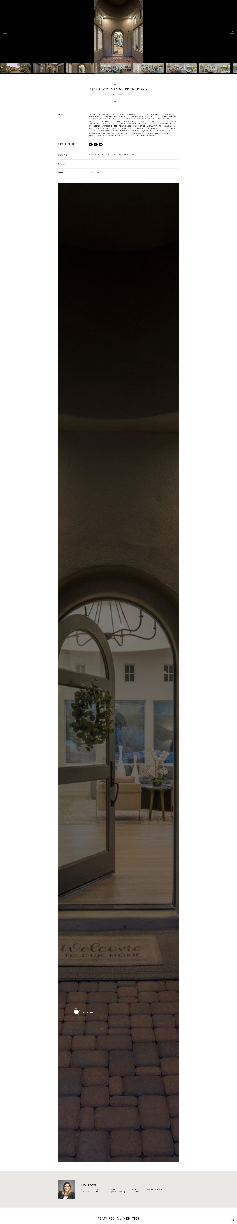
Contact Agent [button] (118, 101)
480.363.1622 (100, 1192)
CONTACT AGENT (157, 1189)
